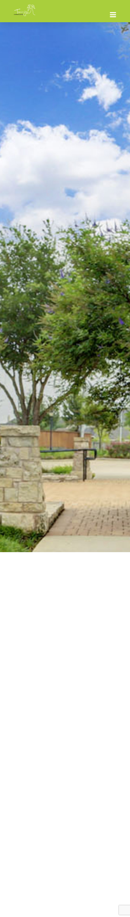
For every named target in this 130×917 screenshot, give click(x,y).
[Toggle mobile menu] (113, 14)
